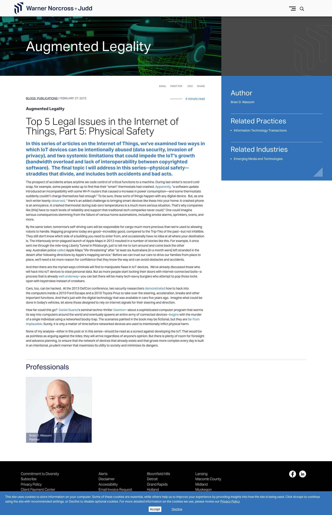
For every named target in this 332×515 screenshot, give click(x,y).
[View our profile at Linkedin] (302, 474)
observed (58, 201)
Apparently (163, 187)
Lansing (201, 474)
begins (174, 315)
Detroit (152, 479)
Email (162, 86)
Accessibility (108, 484)
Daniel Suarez (68, 310)
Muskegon (203, 489)
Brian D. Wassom (242, 102)
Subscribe (28, 479)
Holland (153, 489)
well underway (69, 276)
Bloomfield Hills (158, 474)
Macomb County (208, 479)
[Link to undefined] (59, 410)
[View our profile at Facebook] (292, 474)
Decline (177, 509)
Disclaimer (107, 479)
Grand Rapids (157, 484)
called (61, 250)
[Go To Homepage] (53, 8)
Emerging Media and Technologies (258, 159)
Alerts (103, 474)
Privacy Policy (230, 501)
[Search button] (302, 8)
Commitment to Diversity (40, 474)
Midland (201, 484)
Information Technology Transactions (260, 130)
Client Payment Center (38, 489)
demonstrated (155, 288)
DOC (190, 86)
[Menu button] (292, 8)
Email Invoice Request (115, 489)
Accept (155, 509)
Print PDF (176, 86)
